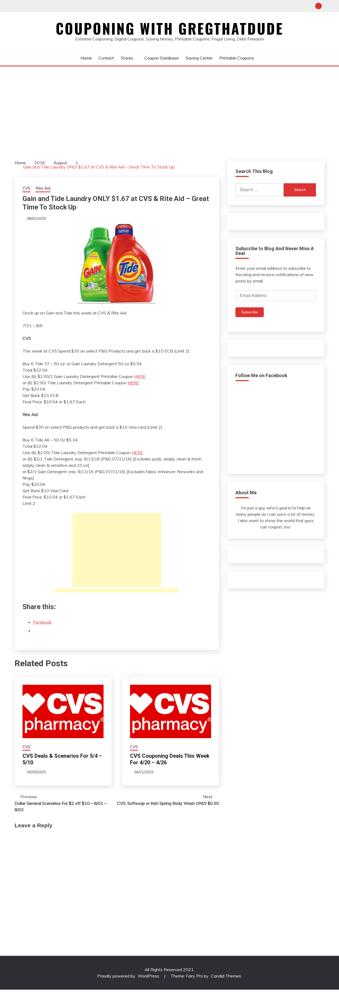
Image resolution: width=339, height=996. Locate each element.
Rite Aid (42, 188)
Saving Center (199, 58)
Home (86, 58)
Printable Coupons (236, 58)
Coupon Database (161, 58)
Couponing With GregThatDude (169, 28)
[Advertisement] (169, 106)
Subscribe (249, 312)
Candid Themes (226, 976)
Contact (106, 58)
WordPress (148, 976)
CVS (26, 188)
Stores (127, 58)
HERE (140, 376)
